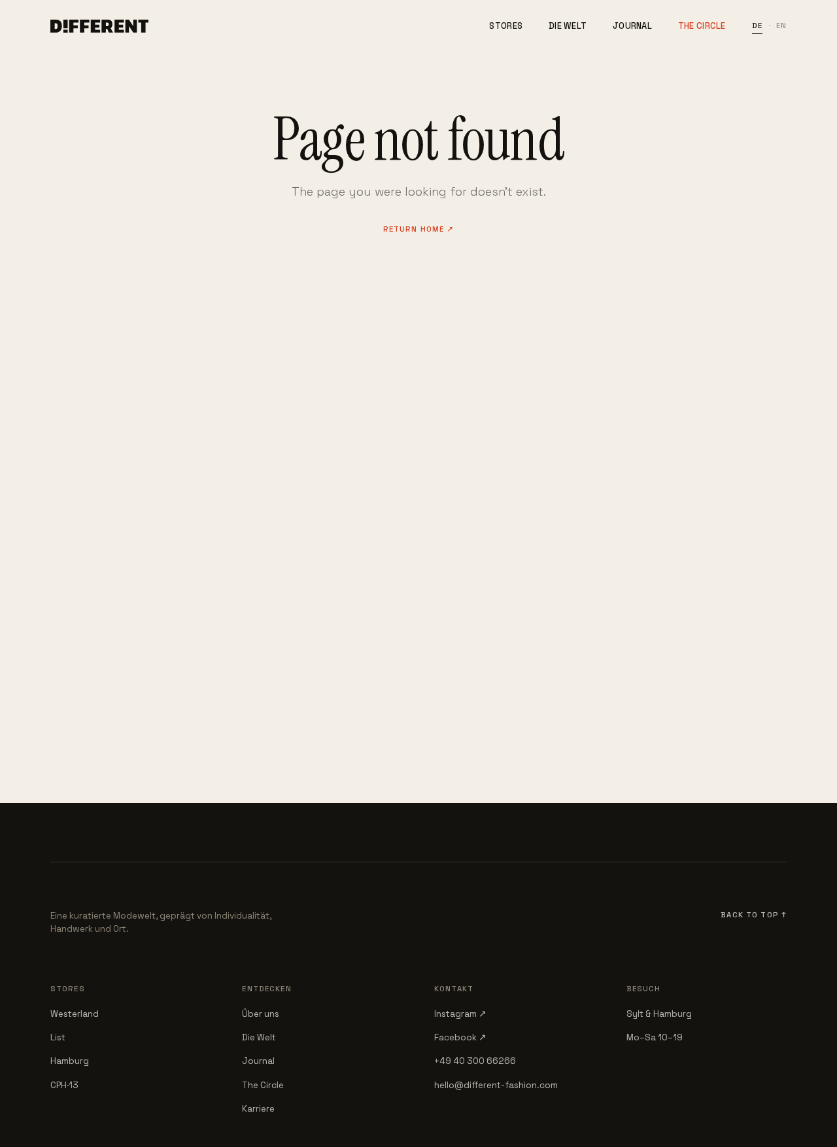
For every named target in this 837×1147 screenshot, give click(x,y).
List (57, 1037)
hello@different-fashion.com (496, 1085)
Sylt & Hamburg (659, 1013)
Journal (632, 25)
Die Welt (568, 25)
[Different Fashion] (99, 26)
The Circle (702, 25)
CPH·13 (64, 1085)
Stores (505, 25)
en (781, 25)
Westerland (74, 1013)
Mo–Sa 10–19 (654, 1037)
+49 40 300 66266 (475, 1061)
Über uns (260, 1013)
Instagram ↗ (460, 1013)
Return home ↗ (418, 229)
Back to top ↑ (754, 914)
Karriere (258, 1108)
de (757, 25)
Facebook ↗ (460, 1037)
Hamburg (69, 1061)
